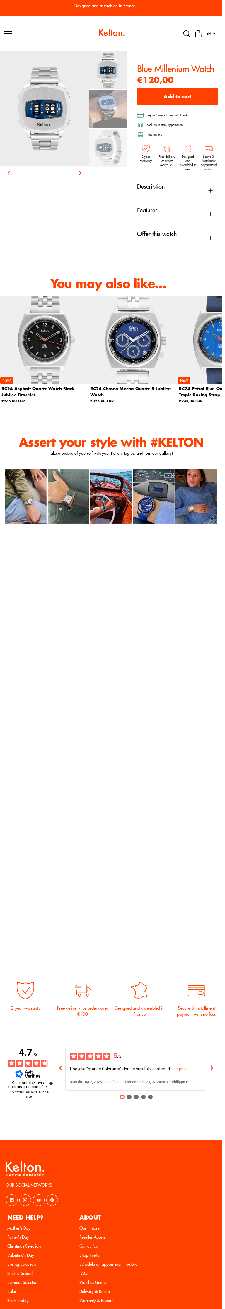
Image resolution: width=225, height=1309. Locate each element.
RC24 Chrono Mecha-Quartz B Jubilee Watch (130, 392)
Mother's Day (18, 1228)
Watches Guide (92, 1282)
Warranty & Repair (96, 1300)
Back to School (20, 1273)
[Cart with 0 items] (198, 33)
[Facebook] (12, 1200)
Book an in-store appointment (165, 125)
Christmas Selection (24, 1246)
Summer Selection (22, 1282)
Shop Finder (90, 1255)
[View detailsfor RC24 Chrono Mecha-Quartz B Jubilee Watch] (133, 340)
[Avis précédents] (61, 1069)
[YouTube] (39, 1200)
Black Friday (18, 1300)
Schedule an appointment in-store (108, 1264)
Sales (11, 1291)
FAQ (83, 1273)
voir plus (179, 1069)
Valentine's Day (20, 1255)
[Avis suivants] (211, 1069)
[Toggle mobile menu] (48, 33)
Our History (89, 1228)
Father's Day (18, 1237)
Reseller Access (92, 1237)
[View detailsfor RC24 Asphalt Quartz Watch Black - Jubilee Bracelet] (44, 340)
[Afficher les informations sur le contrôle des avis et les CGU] (51, 1083)
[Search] (186, 33)
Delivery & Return (94, 1291)
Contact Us (88, 1246)
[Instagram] (25, 1200)
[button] (198, 33)
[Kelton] (111, 33)
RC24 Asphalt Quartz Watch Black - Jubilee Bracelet (39, 392)
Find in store (154, 134)
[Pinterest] (52, 1200)
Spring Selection (21, 1264)
